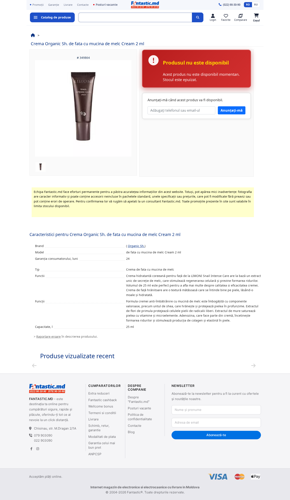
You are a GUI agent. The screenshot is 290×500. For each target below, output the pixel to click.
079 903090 (43, 435)
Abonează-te (216, 435)
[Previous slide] (34, 365)
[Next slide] (253, 365)
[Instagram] (37, 449)
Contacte (83, 5)
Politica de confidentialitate (140, 417)
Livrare (68, 5)
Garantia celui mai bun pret (101, 445)
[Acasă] (33, 35)
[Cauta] (197, 17)
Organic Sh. (136, 246)
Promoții (38, 5)
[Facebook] (31, 449)
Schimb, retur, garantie (98, 428)
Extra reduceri (99, 393)
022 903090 (43, 440)
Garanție (53, 5)
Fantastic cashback (102, 400)
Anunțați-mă (232, 110)
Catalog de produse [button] (56, 17)
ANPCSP (94, 454)
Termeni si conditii (102, 413)
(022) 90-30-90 (231, 5)
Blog (131, 432)
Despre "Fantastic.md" (138, 399)
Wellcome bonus (100, 406)
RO (248, 4)
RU (256, 4)
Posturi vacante (107, 5)
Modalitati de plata (102, 437)
